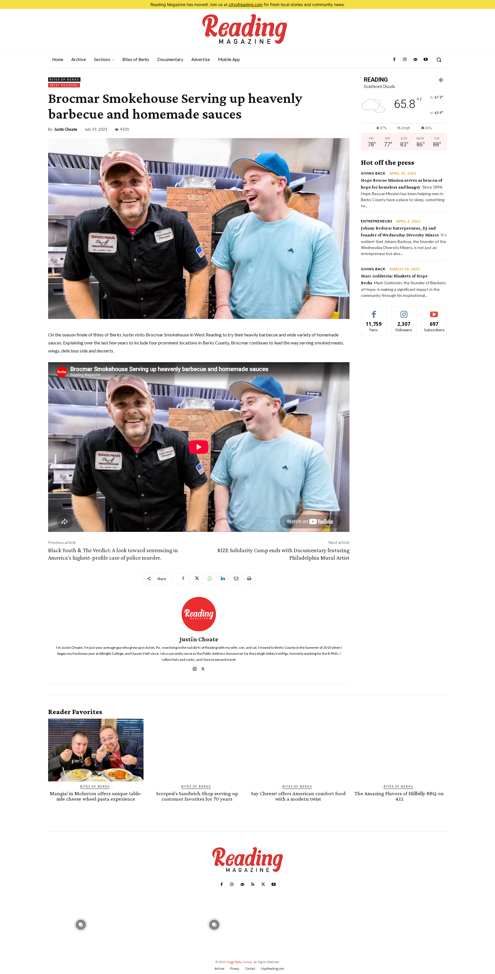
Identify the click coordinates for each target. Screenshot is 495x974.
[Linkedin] (222, 578)
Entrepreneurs (376, 221)
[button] (439, 60)
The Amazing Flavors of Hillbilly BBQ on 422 (399, 796)
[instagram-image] (81, 924)
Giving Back (373, 173)
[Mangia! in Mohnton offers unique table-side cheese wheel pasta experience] (96, 750)
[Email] (235, 578)
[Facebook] (394, 59)
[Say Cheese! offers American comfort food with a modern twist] (298, 750)
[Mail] (415, 59)
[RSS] (252, 884)
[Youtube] (426, 59)
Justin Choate (65, 129)
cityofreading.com (246, 4)
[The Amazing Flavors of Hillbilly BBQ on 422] (399, 750)
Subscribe (434, 311)
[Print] (249, 578)
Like (374, 311)
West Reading (64, 85)
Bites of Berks (64, 79)
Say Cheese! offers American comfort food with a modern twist (298, 796)
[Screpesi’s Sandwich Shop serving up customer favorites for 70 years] (197, 750)
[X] (196, 578)
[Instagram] (405, 59)
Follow (404, 311)
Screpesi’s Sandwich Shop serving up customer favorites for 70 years (197, 796)
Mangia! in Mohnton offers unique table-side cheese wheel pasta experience (96, 796)
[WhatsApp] (209, 578)
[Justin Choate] (199, 614)
